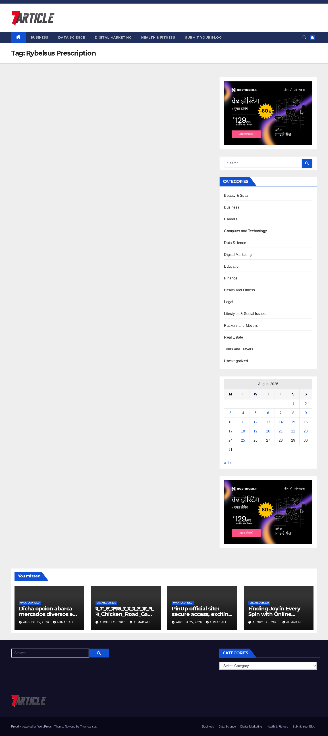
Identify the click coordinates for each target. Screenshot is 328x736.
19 (255, 431)
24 (230, 440)
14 (281, 422)
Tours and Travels (238, 349)
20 (268, 431)
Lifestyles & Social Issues (245, 314)
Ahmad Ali (65, 622)
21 (281, 431)
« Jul (228, 463)
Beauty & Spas (236, 195)
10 (230, 422)
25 (243, 440)
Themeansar (88, 726)
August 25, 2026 (36, 622)
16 (306, 422)
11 (243, 422)
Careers (230, 219)
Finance (230, 278)
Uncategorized (236, 361)
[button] (304, 37)
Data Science (71, 37)
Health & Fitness (158, 37)
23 (306, 431)
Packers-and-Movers (241, 325)
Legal (228, 302)
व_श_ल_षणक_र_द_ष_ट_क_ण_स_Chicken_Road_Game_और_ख (124, 614)
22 (293, 431)
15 (293, 422)
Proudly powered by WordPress (32, 726)
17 (230, 431)
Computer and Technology (245, 231)
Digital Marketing (113, 37)
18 (243, 431)
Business (39, 37)
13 (268, 422)
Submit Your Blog (203, 37)
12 (255, 422)
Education (232, 266)
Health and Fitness (239, 290)
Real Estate (233, 337)
